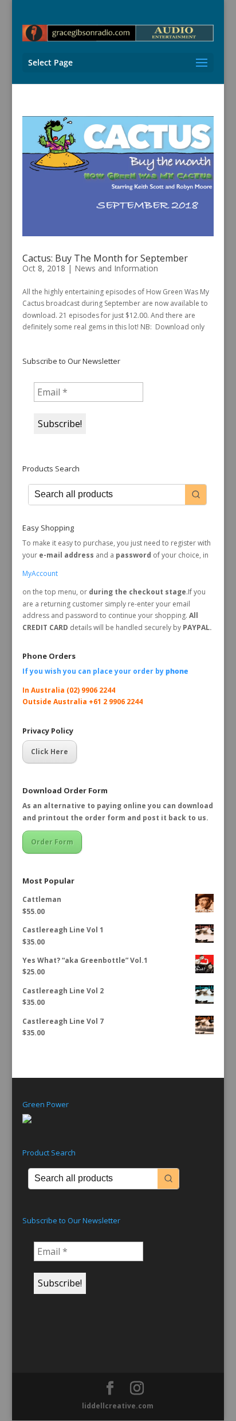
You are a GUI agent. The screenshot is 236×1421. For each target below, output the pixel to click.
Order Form (52, 842)
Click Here (49, 751)
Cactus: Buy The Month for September (105, 258)
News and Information (116, 268)
